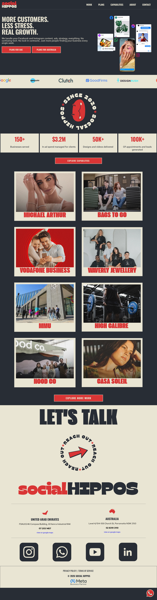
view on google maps (45, 532)
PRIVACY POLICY (70, 570)
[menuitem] (91, 4)
